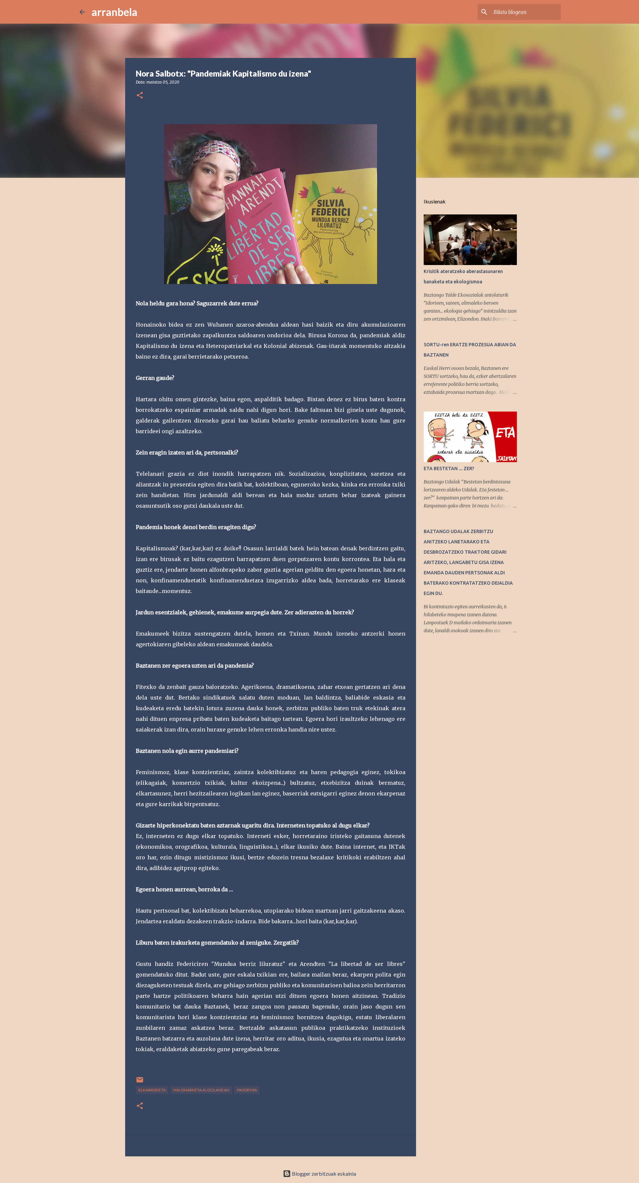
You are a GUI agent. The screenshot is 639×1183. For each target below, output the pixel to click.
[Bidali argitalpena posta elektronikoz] (140, 1082)
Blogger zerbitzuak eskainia (323, 1173)
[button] (140, 95)
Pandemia (247, 1089)
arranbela (114, 11)
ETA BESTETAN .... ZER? (449, 468)
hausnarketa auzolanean (201, 1089)
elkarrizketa (152, 1089)
